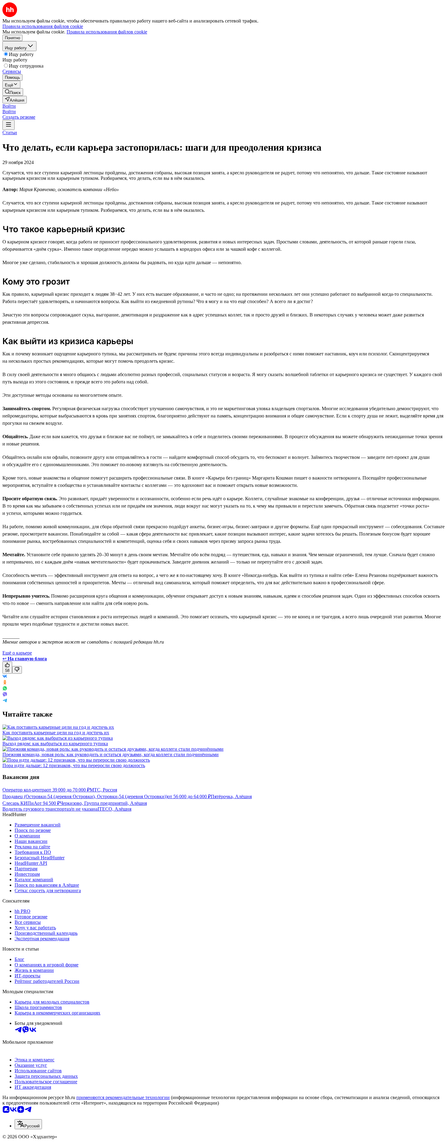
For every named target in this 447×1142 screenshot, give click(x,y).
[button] (9, 106)
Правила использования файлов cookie (107, 31)
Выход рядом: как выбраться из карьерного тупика (55, 743)
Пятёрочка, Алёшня (231, 796)
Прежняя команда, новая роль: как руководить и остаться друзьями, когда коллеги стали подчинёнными (110, 754)
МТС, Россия (103, 789)
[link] (12, 92)
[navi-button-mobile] (8, 125)
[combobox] (28, 1124)
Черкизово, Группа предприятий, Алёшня (103, 803)
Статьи (9, 132)
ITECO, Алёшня (114, 809)
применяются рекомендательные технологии (123, 1097)
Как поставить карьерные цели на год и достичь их (55, 732)
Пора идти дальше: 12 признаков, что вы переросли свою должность (73, 765)
